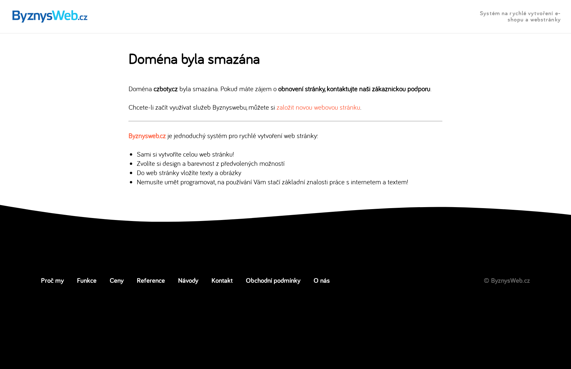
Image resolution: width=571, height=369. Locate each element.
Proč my (52, 280)
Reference (151, 280)
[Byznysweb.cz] (49, 16)
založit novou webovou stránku (318, 107)
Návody (188, 280)
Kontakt (222, 280)
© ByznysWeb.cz (507, 280)
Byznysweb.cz (147, 135)
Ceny (117, 280)
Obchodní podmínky (273, 280)
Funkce (86, 280)
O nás (322, 280)
